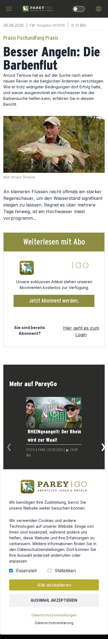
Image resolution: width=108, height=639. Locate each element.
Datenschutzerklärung (54, 623)
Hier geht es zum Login (81, 331)
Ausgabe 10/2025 (51, 25)
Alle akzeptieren (54, 585)
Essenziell (26, 570)
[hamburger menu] (9, 8)
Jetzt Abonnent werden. (54, 301)
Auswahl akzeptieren (54, 600)
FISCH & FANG (35, 450)
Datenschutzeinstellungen (54, 615)
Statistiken (65, 570)
